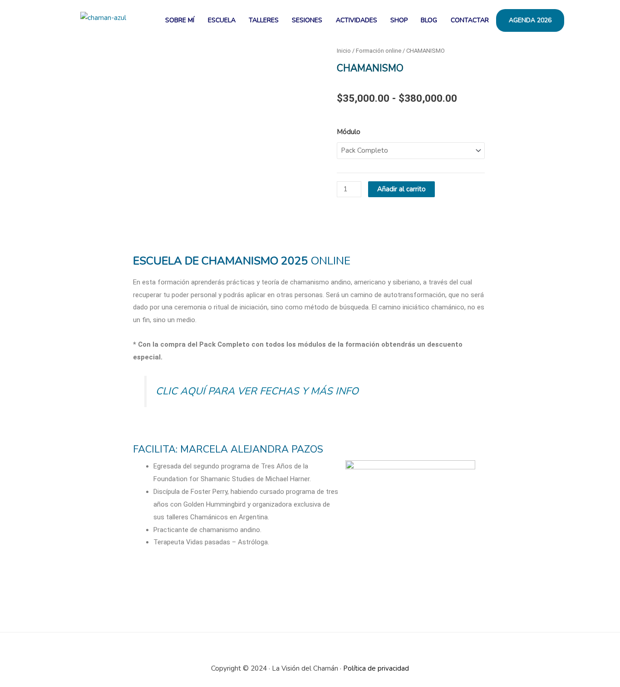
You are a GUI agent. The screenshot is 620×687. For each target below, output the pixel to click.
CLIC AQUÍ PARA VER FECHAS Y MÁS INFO (257, 391)
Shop (399, 20)
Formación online (378, 50)
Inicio (344, 50)
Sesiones (307, 20)
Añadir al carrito (401, 189)
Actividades (356, 20)
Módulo (348, 131)
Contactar (470, 20)
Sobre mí (179, 20)
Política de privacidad (376, 668)
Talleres (264, 20)
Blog (429, 20)
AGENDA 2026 (530, 20)
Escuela (222, 20)
